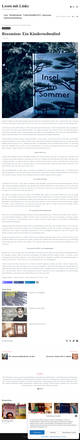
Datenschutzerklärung (55, 436)
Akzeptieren (37, 432)
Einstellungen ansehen (69, 432)
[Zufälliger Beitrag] (77, 16)
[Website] (38, 389)
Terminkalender (15, 15)
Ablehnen (53, 432)
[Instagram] (42, 389)
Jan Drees (40, 374)
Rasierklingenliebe (7, 421)
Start (6, 15)
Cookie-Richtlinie (45, 436)
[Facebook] (40, 389)
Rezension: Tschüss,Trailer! (37, 308)
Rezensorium (8, 25)
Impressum (63, 436)
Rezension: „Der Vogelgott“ (37, 292)
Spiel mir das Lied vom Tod (37, 324)
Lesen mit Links (15, 6)
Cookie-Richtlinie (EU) (32, 15)
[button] (76, 416)
